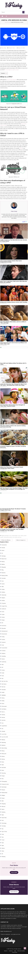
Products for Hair (5, 784)
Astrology (4, 555)
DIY (2, 622)
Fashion (3, 639)
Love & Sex (4, 734)
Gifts (3, 664)
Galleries (3, 653)
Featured (3, 642)
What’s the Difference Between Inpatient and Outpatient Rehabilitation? (7, 540)
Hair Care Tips (5, 681)
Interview (3, 720)
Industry (3, 714)
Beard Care (4, 558)
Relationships (4, 792)
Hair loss (3, 686)
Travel (3, 839)
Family (3, 636)
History (3, 697)
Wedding (3, 856)
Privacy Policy (14, 952)
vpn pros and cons (17, 537)
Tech (14, 47)
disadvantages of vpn (16, 535)
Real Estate (4, 787)
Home (3, 703)
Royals (3, 798)
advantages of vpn (7, 535)
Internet (3, 717)
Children (3, 592)
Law (2, 722)
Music (3, 761)
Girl (2, 667)
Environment (4, 633)
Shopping (4, 803)
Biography (4, 567)
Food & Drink (4, 647)
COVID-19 (4, 608)
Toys (3, 837)
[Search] (23, 12)
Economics (4, 625)
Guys (3, 675)
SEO (3, 800)
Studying (3, 812)
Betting (3, 564)
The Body (4, 825)
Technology (4, 823)
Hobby (3, 700)
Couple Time (4, 606)
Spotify (21, 148)
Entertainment (4, 631)
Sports (3, 809)
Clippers (3, 597)
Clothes (3, 600)
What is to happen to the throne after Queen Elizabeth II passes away (22, 540)
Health (3, 692)
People (3, 775)
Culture (3, 617)
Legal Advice (4, 725)
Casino (3, 583)
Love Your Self (5, 736)
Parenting (4, 773)
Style (3, 814)
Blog (3, 569)
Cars (3, 581)
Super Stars (4, 817)
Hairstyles (4, 689)
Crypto (3, 614)
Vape (3, 845)
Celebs (3, 589)
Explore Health (14, 872)
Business (3, 572)
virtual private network (8, 537)
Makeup (3, 739)
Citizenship (4, 594)
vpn (13, 537)
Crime (3, 611)
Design (3, 620)
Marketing (4, 742)
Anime (3, 550)
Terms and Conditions (21, 950)
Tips (2, 828)
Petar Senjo (3, 47)
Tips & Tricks (4, 831)
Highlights (4, 695)
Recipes (3, 789)
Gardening (4, 661)
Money (3, 750)
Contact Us (11, 950)
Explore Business (14, 891)
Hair (2, 678)
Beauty (3, 561)
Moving (3, 759)
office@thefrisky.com (8, 931)
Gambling (4, 656)
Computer (4, 603)
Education (4, 628)
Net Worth (4, 767)
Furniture (3, 650)
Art (2, 553)
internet (22, 535)
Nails (3, 764)
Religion (3, 795)
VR (2, 853)
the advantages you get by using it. (12, 69)
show (6, 73)
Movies (3, 756)
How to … (4, 711)
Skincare (3, 806)
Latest (15, 950)
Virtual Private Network (11, 79)
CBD (3, 586)
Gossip (3, 670)
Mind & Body (4, 748)
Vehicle (3, 848)
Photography (4, 781)
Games (3, 658)
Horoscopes (4, 706)
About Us (5, 950)
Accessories (4, 544)
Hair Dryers (4, 684)
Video (3, 851)
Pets (3, 778)
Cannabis (4, 578)
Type (3, 842)
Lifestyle (3, 731)
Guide (3, 672)
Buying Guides (5, 575)
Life (2, 728)
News (3, 770)
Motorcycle (4, 753)
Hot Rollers (4, 709)
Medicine (3, 745)
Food (3, 645)
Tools (3, 834)
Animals (3, 547)
